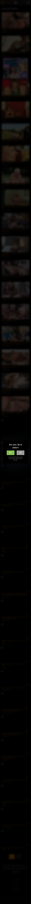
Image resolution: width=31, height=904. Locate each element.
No (20, 452)
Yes (10, 452)
